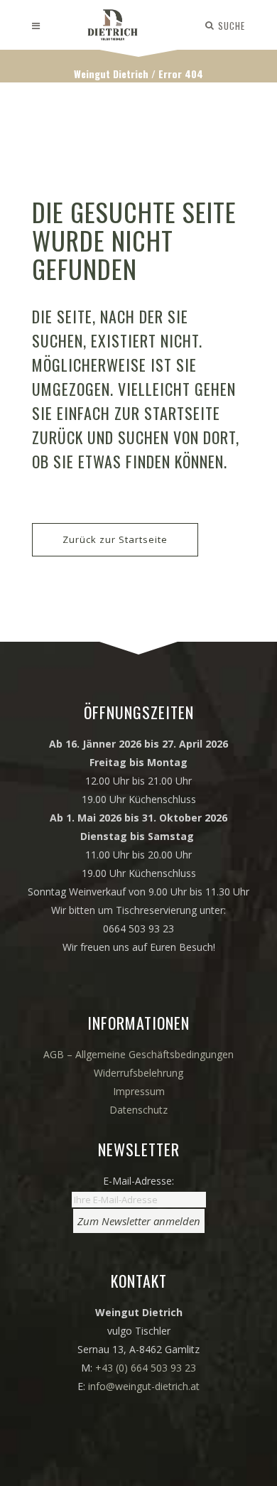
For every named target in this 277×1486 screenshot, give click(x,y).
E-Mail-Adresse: (138, 1181)
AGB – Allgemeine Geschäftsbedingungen (138, 1054)
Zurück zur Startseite (115, 539)
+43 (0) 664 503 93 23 (145, 1367)
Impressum (139, 1091)
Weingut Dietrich (111, 73)
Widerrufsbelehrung (138, 1072)
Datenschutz (138, 1109)
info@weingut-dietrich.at (144, 1386)
